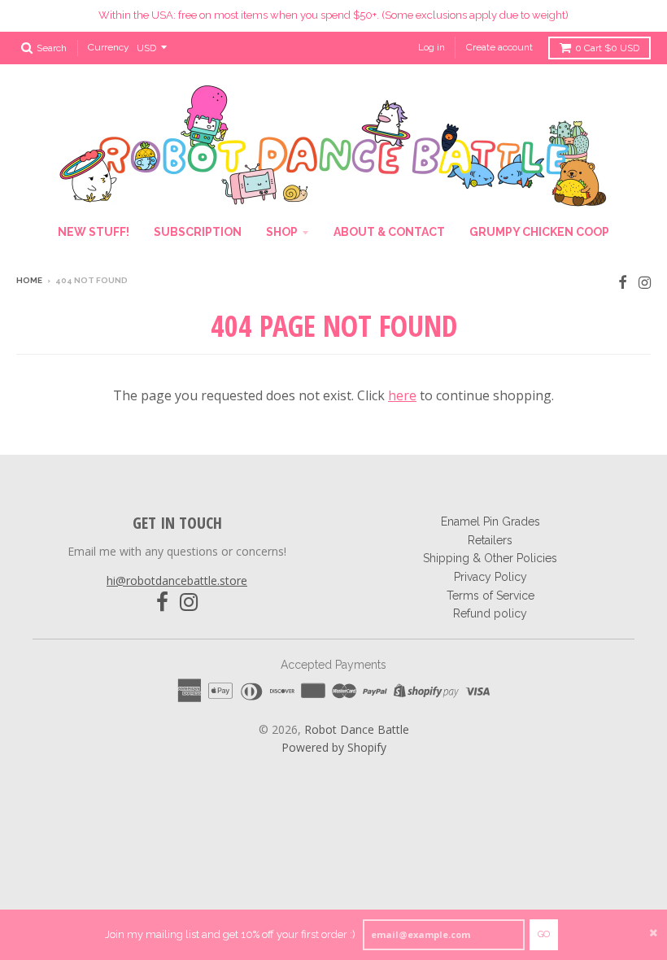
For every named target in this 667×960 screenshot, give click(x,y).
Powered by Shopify (333, 747)
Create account (499, 47)
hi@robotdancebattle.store (177, 580)
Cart (607, 48)
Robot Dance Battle (356, 729)
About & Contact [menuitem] (389, 231)
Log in (431, 47)
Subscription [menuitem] (198, 231)
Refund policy (490, 613)
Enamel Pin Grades (490, 521)
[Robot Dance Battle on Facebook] (622, 282)
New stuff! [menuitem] (93, 231)
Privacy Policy (490, 576)
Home (29, 280)
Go (544, 934)
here (402, 395)
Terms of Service (490, 595)
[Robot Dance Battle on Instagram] (645, 282)
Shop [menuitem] (282, 231)
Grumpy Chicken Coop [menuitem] (539, 231)
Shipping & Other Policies (490, 558)
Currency (108, 47)
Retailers (490, 540)
